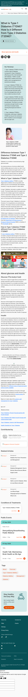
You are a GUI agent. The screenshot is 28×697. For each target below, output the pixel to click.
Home (2, 13)
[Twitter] (2, 637)
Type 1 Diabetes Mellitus (10, 572)
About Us (3, 620)
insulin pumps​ (19, 394)
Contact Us (18, 620)
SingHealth (6, 223)
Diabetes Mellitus (8, 576)
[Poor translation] (5, 678)
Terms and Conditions (6, 656)
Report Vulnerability (18, 659)
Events (17, 623)
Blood (4, 569)
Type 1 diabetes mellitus (7, 181)
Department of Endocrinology (13, 220)
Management (20, 576)
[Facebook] (6, 637)
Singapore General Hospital (8, 222)
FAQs (2, 623)
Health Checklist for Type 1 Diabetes (10, 425)
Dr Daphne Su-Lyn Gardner (8, 218)
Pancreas (12, 569)
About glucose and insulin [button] (10, 52)
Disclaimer (3, 659)
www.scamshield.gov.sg (6, 5)
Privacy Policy (4, 630)
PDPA (15, 656)
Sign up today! (9, 607)
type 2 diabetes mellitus (8, 234)
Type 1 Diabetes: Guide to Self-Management (12, 422)
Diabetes (5, 579)
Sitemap (3, 626)
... (5, 13)
